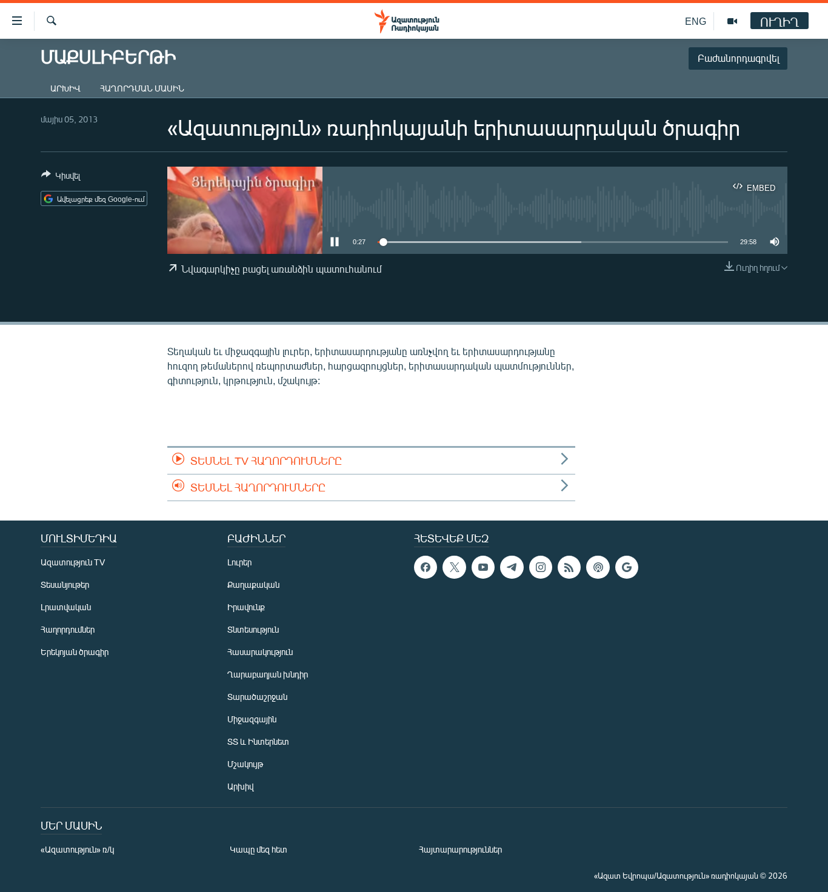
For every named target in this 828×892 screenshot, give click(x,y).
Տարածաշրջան (257, 696)
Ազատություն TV (73, 562)
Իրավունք (246, 607)
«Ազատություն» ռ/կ (77, 849)
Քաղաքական (253, 584)
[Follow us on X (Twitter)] (454, 567)
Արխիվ (65, 88)
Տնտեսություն (253, 629)
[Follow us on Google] (626, 567)
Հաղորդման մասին (142, 88)
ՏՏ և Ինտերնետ (258, 741)
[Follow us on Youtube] (483, 567)
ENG (695, 21)
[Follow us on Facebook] (425, 567)
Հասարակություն (260, 652)
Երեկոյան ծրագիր (75, 652)
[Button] (60, 177)
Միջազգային (251, 719)
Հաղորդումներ (68, 629)
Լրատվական (66, 607)
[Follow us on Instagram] (540, 567)
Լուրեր (239, 562)
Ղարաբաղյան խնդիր (267, 674)
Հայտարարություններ (460, 849)
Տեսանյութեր (65, 584)
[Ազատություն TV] (732, 21)
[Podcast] (597, 567)
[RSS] (569, 567)
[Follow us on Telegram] (511, 567)
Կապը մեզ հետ (258, 849)
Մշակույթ (245, 764)
